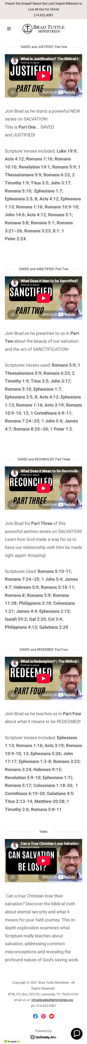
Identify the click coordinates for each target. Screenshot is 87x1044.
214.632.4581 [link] (43, 15)
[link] (43, 29)
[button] (10, 29)
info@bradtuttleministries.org (52, 1000)
